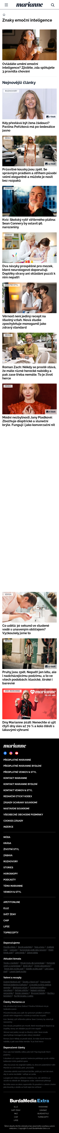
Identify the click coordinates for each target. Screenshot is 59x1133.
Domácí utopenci (22, 993)
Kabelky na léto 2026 (34, 969)
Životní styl (11, 849)
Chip (6, 920)
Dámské (43, 1110)
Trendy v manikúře (10, 963)
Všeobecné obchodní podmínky (23, 814)
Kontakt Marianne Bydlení (20, 784)
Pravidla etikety (9, 947)
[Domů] (29, 4)
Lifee (6, 926)
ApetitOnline (11, 902)
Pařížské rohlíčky (21, 990)
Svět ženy (9, 914)
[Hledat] (53, 4)
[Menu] (6, 5)
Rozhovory (10, 861)
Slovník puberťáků (25, 947)
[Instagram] (11, 753)
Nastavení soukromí (16, 808)
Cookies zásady (13, 820)
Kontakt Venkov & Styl (17, 790)
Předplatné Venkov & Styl (19, 772)
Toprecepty (10, 932)
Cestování (13, 950)
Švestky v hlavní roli (30, 982)
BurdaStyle (43, 1114)
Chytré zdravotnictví (42, 966)
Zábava (7, 855)
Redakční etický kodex (17, 796)
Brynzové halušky (38, 993)
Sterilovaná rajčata (20, 988)
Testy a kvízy (39, 947)
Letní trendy (20, 953)
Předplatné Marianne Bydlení (22, 766)
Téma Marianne (13, 886)
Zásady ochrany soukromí (20, 802)
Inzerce (8, 826)
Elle (6, 908)
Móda (6, 837)
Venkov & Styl (12, 892)
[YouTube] (16, 753)
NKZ (16, 1114)
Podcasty (9, 879)
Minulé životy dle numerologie (32, 963)
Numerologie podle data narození (33, 950)
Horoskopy (10, 873)
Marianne (43, 1107)
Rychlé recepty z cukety (23, 996)
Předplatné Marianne (17, 759)
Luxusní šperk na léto (17, 971)
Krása (7, 843)
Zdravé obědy (32, 953)
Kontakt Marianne (15, 778)
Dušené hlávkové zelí (11, 982)
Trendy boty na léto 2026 (13, 969)
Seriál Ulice (27, 966)
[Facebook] (5, 753)
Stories (8, 867)
